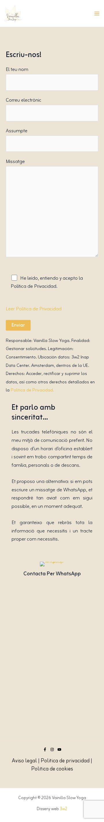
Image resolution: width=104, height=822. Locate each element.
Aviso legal (24, 761)
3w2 (63, 808)
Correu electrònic (23, 100)
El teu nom (17, 69)
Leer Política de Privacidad (34, 309)
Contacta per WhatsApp (52, 574)
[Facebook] (45, 749)
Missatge (15, 162)
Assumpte (16, 131)
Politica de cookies (52, 769)
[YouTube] (59, 749)
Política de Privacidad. (32, 390)
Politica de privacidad (65, 761)
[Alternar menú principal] (97, 13)
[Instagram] (52, 749)
